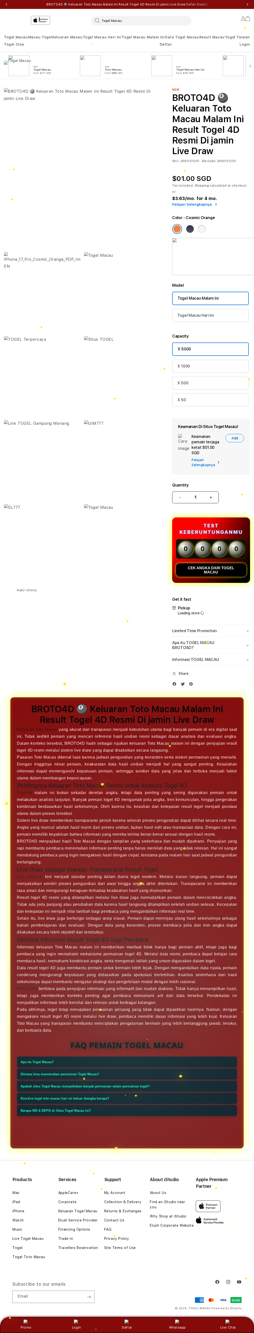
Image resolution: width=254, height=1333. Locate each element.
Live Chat (228, 1327)
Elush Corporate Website (172, 1225)
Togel (17, 1248)
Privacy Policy (116, 1239)
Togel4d (24, 793)
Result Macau (212, 37)
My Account (115, 1193)
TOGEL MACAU (200, 1308)
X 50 (181, 399)
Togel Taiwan (237, 37)
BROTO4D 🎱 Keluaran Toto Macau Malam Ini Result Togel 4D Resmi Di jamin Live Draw (127, 4)
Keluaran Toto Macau (37, 729)
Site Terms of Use (120, 1248)
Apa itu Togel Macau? (37, 1062)
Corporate (67, 1202)
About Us (158, 1193)
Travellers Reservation (78, 1248)
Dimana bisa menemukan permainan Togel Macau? (60, 1074)
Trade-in (65, 1239)
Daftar (127, 1327)
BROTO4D (27, 989)
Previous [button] (6, 4)
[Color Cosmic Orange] (177, 229)
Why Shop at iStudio (168, 1216)
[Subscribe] (88, 1297)
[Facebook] (175, 685)
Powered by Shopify (226, 1308)
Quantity (180, 485)
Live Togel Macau (28, 1239)
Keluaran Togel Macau (77, 1211)
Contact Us (114, 1220)
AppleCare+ (68, 1193)
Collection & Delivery (123, 1202)
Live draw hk (30, 877)
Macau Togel (40, 37)
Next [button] (247, 4)
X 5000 (184, 349)
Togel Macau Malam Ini (143, 37)
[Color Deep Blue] (190, 229)
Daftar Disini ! (197, 4)
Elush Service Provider (78, 1220)
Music (17, 1229)
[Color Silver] (202, 229)
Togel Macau (16, 37)
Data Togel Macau (182, 37)
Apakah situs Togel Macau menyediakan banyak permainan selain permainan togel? (85, 1086)
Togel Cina (14, 44)
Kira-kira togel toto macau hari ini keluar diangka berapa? (65, 1098)
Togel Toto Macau (28, 1257)
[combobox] (141, 20)
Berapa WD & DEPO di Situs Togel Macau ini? (56, 1110)
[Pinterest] (192, 685)
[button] (16, 37)
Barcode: (209, 161)
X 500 (182, 383)
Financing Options (74, 1229)
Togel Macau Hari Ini (102, 37)
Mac (16, 1193)
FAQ (108, 1229)
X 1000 (183, 366)
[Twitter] (184, 685)
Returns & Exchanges (123, 1211)
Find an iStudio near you (167, 1204)
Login (76, 1327)
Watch (18, 1220)
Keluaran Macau (67, 37)
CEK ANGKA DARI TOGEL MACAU (211, 570)
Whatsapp (177, 1327)
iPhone (18, 1211)
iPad (16, 1202)
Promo (26, 1327)
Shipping (202, 185)
